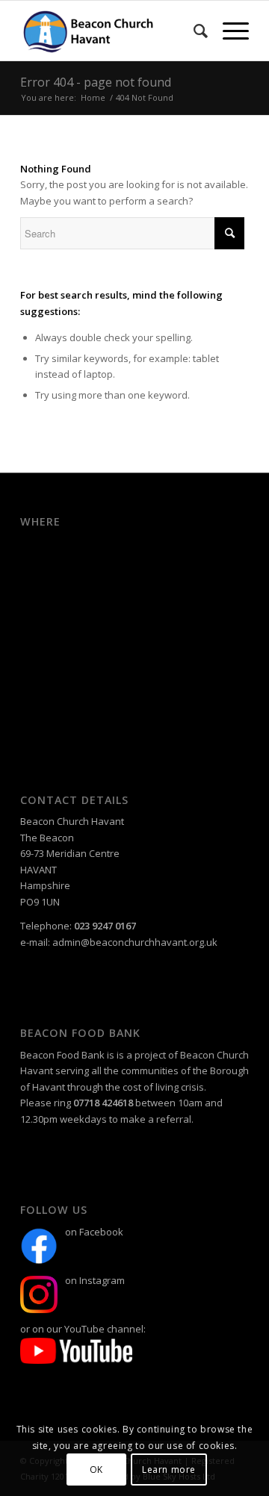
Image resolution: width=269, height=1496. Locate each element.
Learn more (169, 1469)
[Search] (193, 30)
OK (96, 1469)
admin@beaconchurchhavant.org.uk (134, 942)
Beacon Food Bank (62, 1055)
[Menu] (228, 30)
